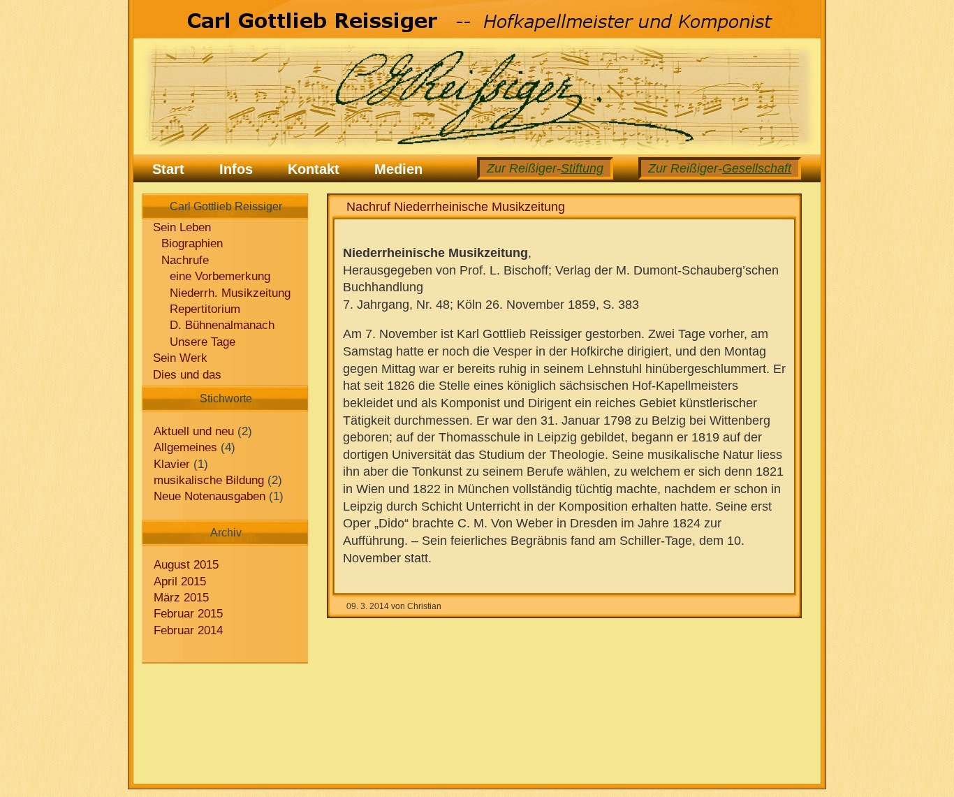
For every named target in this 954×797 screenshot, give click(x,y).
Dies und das (187, 374)
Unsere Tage (202, 342)
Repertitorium (205, 309)
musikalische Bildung (209, 480)
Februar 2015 (188, 613)
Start (168, 169)
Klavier (172, 464)
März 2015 (181, 597)
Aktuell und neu (194, 431)
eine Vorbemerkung (220, 276)
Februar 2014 (188, 630)
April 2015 (180, 581)
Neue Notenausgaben (209, 496)
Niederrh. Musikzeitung (230, 293)
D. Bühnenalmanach (222, 325)
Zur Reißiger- (719, 168)
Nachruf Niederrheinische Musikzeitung (455, 207)
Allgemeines (185, 447)
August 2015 (186, 564)
